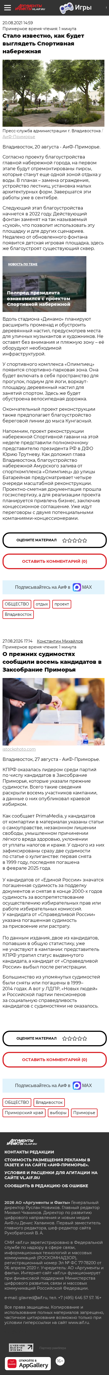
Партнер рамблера (52, 1348)
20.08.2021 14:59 (18, 22)
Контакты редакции (29, 1152)
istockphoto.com (19, 749)
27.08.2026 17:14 (17, 641)
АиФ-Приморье (19, 136)
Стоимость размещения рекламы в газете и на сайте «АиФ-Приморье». (47, 1162)
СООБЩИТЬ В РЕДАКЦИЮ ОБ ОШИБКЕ (46, 1185)
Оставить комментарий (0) (54, 561)
